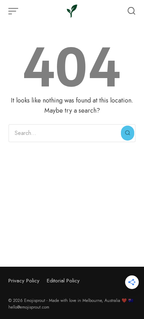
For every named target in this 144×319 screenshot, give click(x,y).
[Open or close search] (131, 11)
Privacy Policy (23, 280)
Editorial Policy (63, 280)
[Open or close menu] (14, 11)
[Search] (127, 133)
